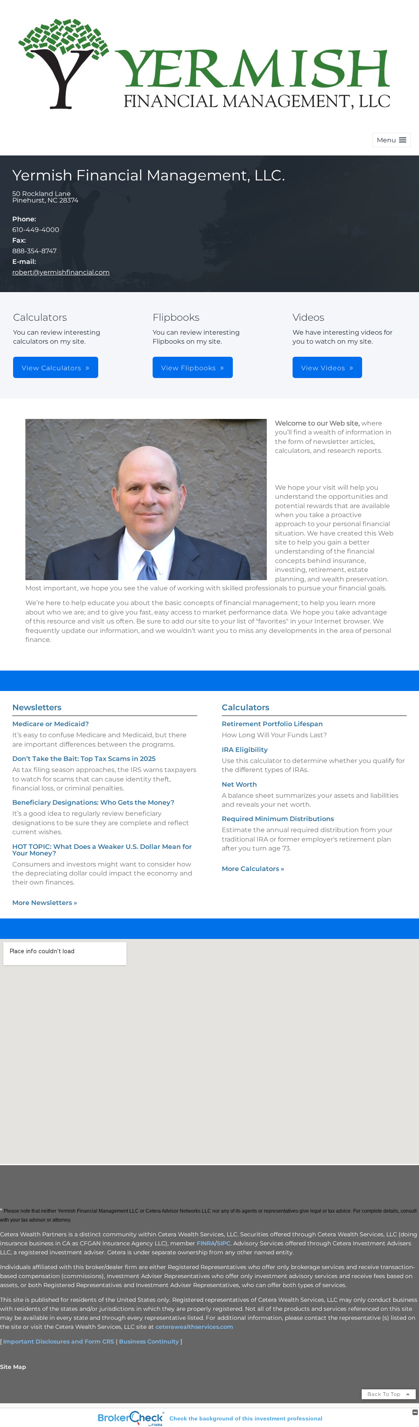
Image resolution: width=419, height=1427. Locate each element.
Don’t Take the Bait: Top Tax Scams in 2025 (83, 759)
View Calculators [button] (51, 368)
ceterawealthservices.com (194, 1326)
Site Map (13, 1367)
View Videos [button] (323, 368)
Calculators (245, 707)
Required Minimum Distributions (278, 819)
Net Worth (239, 784)
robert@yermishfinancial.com (61, 272)
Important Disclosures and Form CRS (58, 1341)
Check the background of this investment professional (245, 1418)
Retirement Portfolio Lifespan (272, 724)
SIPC (223, 1243)
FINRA (206, 1243)
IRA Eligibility (245, 750)
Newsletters (36, 707)
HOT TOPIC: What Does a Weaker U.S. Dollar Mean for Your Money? (102, 850)
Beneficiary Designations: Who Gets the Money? (93, 802)
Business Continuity (149, 1341)
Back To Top (384, 1394)
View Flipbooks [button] (188, 368)
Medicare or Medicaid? (50, 724)
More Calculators (253, 869)
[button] (391, 140)
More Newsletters (44, 903)
